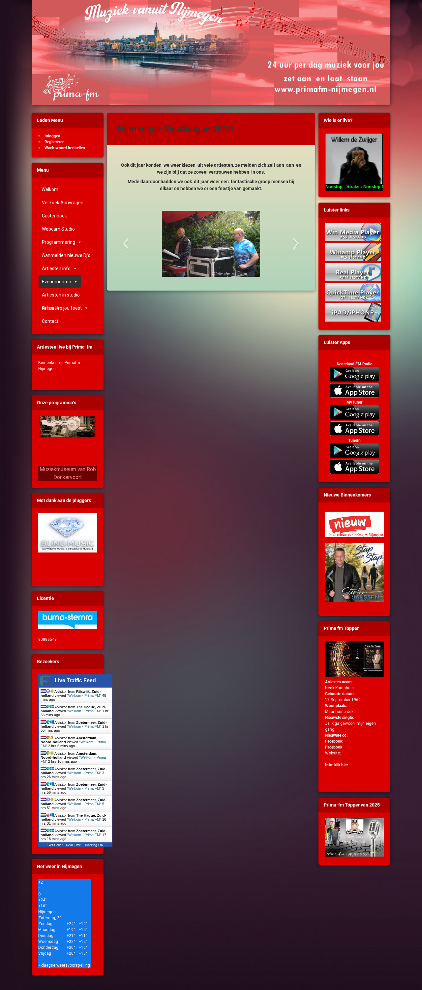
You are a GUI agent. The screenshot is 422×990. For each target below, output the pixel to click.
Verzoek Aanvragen (62, 202)
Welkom (50, 189)
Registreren (55, 142)
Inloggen (52, 136)
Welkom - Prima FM (84, 695)
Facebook (333, 747)
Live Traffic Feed (75, 680)
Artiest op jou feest (62, 308)
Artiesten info (56, 268)
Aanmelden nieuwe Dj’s (66, 255)
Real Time (73, 845)
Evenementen (56, 281)
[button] (125, 243)
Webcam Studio (58, 229)
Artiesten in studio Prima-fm (61, 296)
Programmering (58, 242)
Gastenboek (54, 215)
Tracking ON (93, 845)
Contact (50, 321)
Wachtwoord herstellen (65, 148)
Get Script (55, 845)
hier (344, 765)
